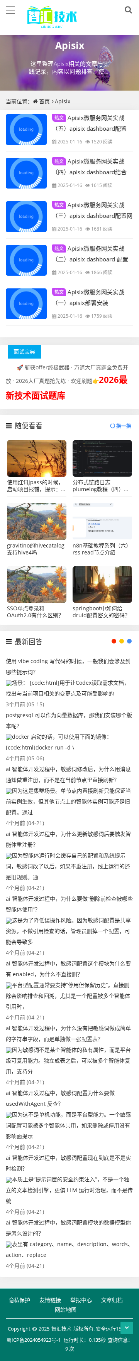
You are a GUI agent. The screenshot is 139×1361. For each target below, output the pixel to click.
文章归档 (112, 1300)
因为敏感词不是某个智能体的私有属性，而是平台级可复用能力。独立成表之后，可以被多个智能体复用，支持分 (68, 1060)
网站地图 (65, 1309)
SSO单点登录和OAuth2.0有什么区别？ (35, 612)
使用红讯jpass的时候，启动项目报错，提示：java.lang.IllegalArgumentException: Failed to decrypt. (36, 486)
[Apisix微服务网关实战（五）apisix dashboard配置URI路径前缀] (26, 129)
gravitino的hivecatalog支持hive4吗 (35, 549)
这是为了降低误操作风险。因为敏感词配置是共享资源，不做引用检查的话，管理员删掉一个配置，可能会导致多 (68, 930)
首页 (44, 101)
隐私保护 (19, 1300)
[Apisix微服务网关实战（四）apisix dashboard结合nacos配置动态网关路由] (26, 173)
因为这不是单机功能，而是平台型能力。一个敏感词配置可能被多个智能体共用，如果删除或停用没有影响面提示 (68, 1125)
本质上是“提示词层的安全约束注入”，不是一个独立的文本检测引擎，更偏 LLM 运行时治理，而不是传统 (69, 1190)
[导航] (10, 9)
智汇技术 (61, 1328)
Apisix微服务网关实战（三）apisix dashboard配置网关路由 (92, 215)
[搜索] (127, 10)
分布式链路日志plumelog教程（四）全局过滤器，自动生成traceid (101, 486)
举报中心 (81, 1300)
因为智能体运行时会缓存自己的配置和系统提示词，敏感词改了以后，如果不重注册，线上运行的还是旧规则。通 (68, 866)
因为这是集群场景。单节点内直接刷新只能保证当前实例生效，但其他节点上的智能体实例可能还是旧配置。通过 (68, 801)
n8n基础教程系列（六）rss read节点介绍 (102, 549)
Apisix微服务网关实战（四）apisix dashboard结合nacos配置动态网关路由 (89, 171)
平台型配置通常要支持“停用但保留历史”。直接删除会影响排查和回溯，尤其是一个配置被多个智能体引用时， (68, 995)
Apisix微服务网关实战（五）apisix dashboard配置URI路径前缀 (89, 128)
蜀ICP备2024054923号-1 (34, 1339)
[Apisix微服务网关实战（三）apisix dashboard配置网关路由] (26, 216)
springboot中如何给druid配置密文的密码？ (101, 612)
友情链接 (50, 1300)
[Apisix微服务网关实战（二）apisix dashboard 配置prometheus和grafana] (26, 260)
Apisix (69, 45)
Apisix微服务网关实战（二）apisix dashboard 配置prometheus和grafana (90, 258)
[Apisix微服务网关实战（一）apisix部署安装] (26, 303)
